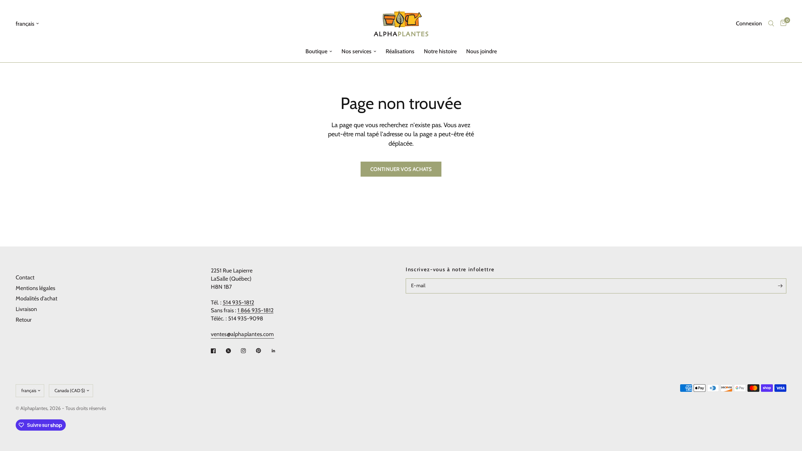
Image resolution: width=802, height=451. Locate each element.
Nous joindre (481, 51)
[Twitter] (233, 351)
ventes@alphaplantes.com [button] (242, 334)
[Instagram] (248, 351)
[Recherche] (771, 23)
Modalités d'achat (36, 298)
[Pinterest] (263, 351)
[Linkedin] (278, 351)
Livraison (26, 309)
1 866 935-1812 (255, 310)
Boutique (316, 51)
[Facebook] (218, 351)
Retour (24, 319)
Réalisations (400, 51)
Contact (25, 277)
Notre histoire (440, 51)
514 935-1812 (238, 302)
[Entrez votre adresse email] (780, 285)
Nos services (356, 51)
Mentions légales (35, 288)
